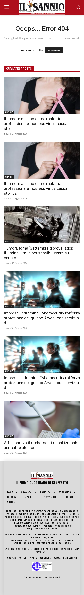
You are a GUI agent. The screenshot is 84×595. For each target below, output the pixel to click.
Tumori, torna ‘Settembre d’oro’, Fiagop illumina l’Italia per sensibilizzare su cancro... (38, 253)
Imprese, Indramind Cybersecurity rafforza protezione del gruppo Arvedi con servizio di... (42, 318)
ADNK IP (9, 112)
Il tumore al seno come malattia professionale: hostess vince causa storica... (35, 124)
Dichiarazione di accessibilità (42, 577)
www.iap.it (42, 551)
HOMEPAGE (54, 50)
